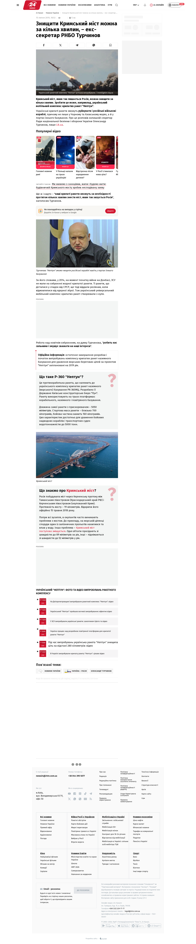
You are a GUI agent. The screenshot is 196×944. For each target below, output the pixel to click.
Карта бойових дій (79, 824)
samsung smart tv (154, 925)
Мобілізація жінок (110, 830)
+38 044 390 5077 (76, 776)
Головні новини (47, 820)
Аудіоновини (45, 835)
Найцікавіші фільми (49, 857)
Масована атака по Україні (83, 835)
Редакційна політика (107, 781)
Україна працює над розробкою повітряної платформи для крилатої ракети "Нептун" (80, 633)
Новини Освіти (78, 853)
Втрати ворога (77, 842)
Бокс (135, 857)
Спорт (136, 853)
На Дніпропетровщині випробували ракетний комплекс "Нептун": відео (81, 601)
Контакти (145, 776)
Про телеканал (105, 785)
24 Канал (40, 13)
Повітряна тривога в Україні (83, 831)
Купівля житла (108, 860)
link (69, 793)
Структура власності (150, 785)
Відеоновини (46, 831)
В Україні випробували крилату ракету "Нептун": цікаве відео (77, 653)
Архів (144, 789)
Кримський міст (80, 490)
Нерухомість (108, 853)
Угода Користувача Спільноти (128, 794)
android (108, 925)
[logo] (32, 5)
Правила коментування (126, 801)
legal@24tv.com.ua (132, 911)
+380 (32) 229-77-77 (117, 909)
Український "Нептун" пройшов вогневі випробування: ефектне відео (81, 611)
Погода (43, 838)
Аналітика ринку (109, 857)
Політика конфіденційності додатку (127, 787)
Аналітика (99, 5)
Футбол (136, 860)
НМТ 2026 (75, 867)
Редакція (103, 776)
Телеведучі (103, 789)
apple (123, 925)
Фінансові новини (141, 827)
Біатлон (136, 868)
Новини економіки (142, 817)
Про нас (102, 772)
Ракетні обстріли (78, 820)
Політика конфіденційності (127, 773)
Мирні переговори (79, 827)
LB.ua (59, 124)
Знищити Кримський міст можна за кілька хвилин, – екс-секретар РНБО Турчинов (90, 13)
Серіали (43, 871)
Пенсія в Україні (140, 841)
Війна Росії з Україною (83, 817)
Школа (74, 863)
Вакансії (145, 781)
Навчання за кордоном (81, 874)
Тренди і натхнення (110, 864)
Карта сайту (146, 794)
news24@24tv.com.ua (46, 776)
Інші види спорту (140, 871)
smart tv (138, 925)
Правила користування (105, 799)
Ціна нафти (138, 820)
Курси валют (138, 824)
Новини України (67, 5)
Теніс (135, 864)
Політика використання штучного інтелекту (128, 779)
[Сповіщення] (145, 5)
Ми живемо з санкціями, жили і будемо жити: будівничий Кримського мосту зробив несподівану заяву (71, 185)
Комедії (43, 868)
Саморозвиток (77, 871)
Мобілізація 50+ (109, 827)
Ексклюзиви (85, 5)
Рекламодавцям (105, 794)
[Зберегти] (110, 45)
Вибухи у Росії (77, 838)
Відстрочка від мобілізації (113, 838)
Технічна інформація (150, 772)
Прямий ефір (46, 827)
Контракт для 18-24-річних (113, 834)
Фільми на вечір (47, 864)
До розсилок (83, 890)
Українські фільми (48, 860)
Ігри (110, 5)
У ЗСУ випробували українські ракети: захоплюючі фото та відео (78, 621)
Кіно (42, 853)
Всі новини (50, 5)
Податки (136, 838)
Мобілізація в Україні (113, 817)
